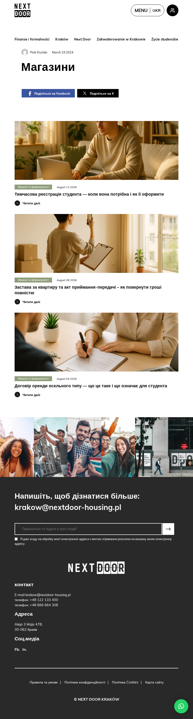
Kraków (61, 39)
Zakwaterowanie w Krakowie (121, 39)
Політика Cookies (125, 682)
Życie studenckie (164, 39)
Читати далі (31, 203)
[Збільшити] (17, 447)
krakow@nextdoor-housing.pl (68, 508)
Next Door (82, 39)
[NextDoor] (22, 10)
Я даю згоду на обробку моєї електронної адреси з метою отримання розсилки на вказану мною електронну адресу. (93, 541)
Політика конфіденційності (84, 682)
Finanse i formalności (32, 39)
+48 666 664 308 (44, 605)
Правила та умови (44, 682)
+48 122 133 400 (44, 600)
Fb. (17, 650)
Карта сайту (154, 682)
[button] (181, 706)
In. (24, 650)
